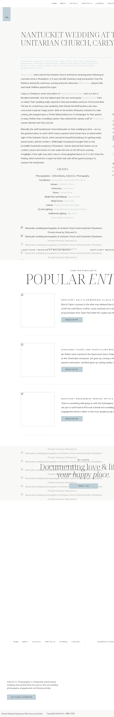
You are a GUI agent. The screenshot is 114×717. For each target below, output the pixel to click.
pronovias (39, 63)
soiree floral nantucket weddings (56, 66)
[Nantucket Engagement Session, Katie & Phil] (38, 409)
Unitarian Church (67, 184)
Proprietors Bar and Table (67, 205)
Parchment (68, 188)
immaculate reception (46, 61)
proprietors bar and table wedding (78, 63)
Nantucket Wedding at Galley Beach (47, 250)
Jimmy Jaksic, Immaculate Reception (69, 180)
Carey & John (27, 74)
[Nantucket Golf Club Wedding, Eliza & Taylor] (38, 310)
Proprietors (97, 118)
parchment (27, 63)
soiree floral (28, 66)
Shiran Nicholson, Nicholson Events (70, 209)
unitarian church (85, 66)
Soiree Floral (66, 192)
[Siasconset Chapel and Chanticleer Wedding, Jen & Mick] (38, 360)
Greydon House (89, 97)
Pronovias (69, 201)
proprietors (51, 63)
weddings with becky (32, 68)
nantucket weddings (85, 61)
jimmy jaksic (66, 61)
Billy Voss (72, 213)
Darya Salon (74, 196)
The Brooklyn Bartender (71, 93)
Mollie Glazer (85, 83)
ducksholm (27, 61)
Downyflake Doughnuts (62, 217)
